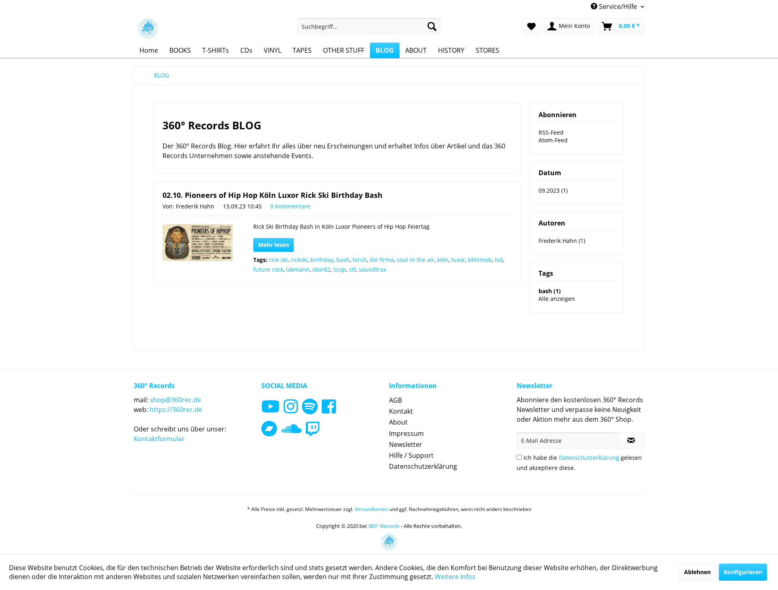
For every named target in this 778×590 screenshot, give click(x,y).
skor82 (321, 269)
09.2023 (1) (553, 190)
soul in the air (415, 260)
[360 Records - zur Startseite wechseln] (148, 28)
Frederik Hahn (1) (562, 241)
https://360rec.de (176, 409)
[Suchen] (431, 26)
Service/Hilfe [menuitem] (618, 6)
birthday (321, 260)
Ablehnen (697, 572)
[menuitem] (368, 26)
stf (352, 269)
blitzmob (480, 260)
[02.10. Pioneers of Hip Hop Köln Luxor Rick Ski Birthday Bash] (197, 242)
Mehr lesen (273, 245)
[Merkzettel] (531, 26)
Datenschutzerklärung (423, 466)
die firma (382, 260)
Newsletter (405, 444)
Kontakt (401, 411)
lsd (499, 260)
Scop (339, 269)
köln (443, 260)
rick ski (278, 260)
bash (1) (550, 291)
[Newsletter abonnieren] (631, 440)
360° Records (384, 526)
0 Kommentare (290, 206)
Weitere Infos (455, 576)
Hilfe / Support (411, 455)
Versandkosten (371, 509)
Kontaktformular (159, 438)
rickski (299, 260)
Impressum (406, 433)
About (398, 422)
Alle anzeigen (557, 299)
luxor (458, 260)
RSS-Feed (551, 132)
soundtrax (372, 269)
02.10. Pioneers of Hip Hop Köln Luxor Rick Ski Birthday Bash (272, 195)
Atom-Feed (553, 140)
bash (343, 260)
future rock (268, 269)
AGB (395, 400)
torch (360, 260)
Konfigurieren (743, 572)
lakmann (298, 269)
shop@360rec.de (175, 399)
